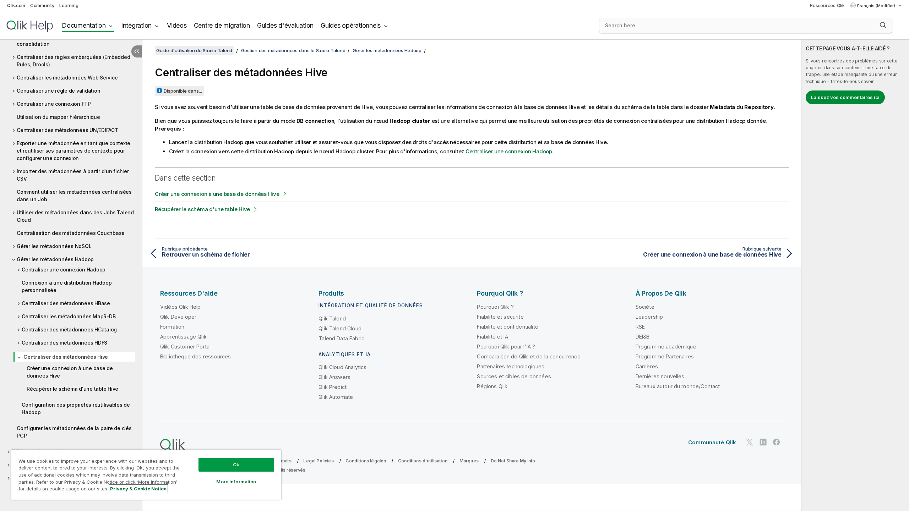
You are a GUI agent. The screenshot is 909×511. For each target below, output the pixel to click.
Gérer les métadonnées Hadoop (55, 259)
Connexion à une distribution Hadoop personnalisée (66, 286)
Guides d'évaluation (285, 25)
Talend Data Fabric (341, 338)
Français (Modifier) (876, 5)
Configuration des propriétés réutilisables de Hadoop (76, 408)
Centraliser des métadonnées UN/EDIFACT (67, 130)
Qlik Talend (332, 318)
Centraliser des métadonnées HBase (66, 303)
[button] (883, 25)
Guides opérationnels (351, 25)
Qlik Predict (333, 387)
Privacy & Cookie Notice (138, 488)
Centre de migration (222, 25)
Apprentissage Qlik (183, 337)
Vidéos (177, 25)
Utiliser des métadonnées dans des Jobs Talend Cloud (75, 216)
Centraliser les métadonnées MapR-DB (68, 316)
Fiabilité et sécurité (500, 317)
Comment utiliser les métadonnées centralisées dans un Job (74, 195)
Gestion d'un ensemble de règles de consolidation (60, 40)
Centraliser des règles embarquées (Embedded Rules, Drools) (73, 60)
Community (42, 5)
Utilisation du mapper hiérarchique (58, 117)
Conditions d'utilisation (422, 460)
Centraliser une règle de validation (58, 91)
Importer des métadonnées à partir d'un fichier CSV (73, 175)
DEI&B (643, 337)
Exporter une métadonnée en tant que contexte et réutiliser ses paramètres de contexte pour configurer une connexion (73, 150)
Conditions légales (365, 460)
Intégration (136, 25)
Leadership (649, 317)
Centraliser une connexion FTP (54, 104)
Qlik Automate (336, 397)
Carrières (647, 366)
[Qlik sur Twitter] (749, 441)
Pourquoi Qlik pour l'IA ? (506, 347)
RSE (640, 327)
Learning (68, 5)
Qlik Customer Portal (185, 347)
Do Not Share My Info (513, 460)
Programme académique (666, 347)
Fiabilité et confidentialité (507, 327)
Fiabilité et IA (492, 337)
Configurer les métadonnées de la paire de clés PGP (74, 432)
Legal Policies (318, 460)
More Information (236, 481)
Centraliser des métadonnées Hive (65, 357)
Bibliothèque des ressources (195, 356)
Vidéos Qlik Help (180, 307)
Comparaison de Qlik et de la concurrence (528, 356)
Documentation (84, 25)
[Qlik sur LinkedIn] (763, 441)
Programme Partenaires (665, 356)
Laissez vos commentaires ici (845, 97)
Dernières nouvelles (660, 376)
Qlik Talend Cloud (340, 328)
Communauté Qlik (712, 442)
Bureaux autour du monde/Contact (678, 386)
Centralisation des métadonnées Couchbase (71, 233)
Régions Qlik (492, 386)
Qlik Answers (334, 377)
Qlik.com (16, 5)
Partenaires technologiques (510, 366)
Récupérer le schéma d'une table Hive (72, 389)
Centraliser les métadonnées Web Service (67, 78)
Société (645, 307)
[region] (146, 475)
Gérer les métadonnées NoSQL (54, 246)
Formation (172, 327)
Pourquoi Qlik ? (495, 307)
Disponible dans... (183, 91)
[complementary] (855, 275)
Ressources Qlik (827, 5)
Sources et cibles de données (514, 376)
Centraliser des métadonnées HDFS (64, 343)
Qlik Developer (178, 317)
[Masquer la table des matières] (136, 51)
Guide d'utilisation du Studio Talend (194, 50)
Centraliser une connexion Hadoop (63, 270)
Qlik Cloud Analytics (342, 367)
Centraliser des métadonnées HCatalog (69, 329)
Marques (469, 460)
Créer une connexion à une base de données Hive (70, 372)
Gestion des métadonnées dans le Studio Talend (293, 50)
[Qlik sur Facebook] (776, 441)
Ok (236, 464)
